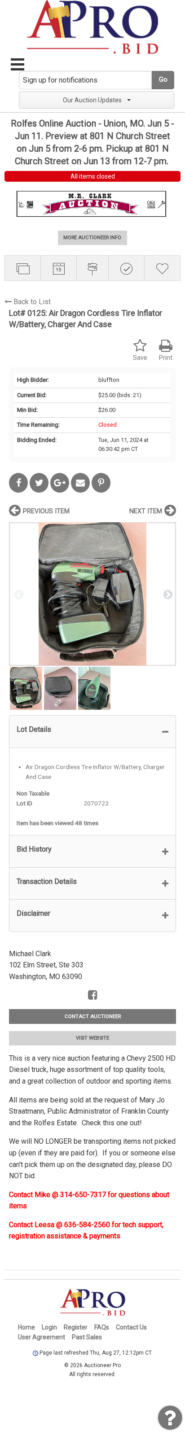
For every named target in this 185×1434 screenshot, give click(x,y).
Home (26, 1327)
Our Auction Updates (92, 100)
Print (165, 358)
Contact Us (131, 1327)
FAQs (101, 1327)
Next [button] (167, 594)
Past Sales (87, 1337)
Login (49, 1327)
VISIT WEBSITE (92, 1038)
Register (76, 1327)
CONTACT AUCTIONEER (93, 1016)
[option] (92, 593)
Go (163, 79)
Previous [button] (17, 594)
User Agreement (41, 1337)
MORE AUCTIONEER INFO (92, 237)
